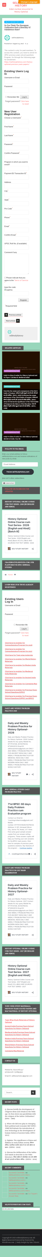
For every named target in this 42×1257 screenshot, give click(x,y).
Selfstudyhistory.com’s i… (17, 1180)
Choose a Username (13, 117)
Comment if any (10, 252)
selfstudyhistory (18, 37)
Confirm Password (12, 153)
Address (7, 182)
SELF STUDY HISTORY (21, 4)
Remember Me (13, 97)
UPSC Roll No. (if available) (15, 243)
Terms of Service (21, 280)
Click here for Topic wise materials (19, 655)
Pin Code (8, 208)
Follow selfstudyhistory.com (18, 472)
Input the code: (10, 287)
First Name (9, 126)
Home (10, 575)
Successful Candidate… (17, 1173)
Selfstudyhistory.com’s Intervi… (19, 1175)
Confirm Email (10, 234)
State (6, 199)
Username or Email (12, 78)
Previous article (15, 315)
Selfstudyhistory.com (14, 22)
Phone (7, 217)
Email (7, 226)
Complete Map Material (14, 1051)
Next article (10, 321)
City (6, 191)
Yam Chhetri (34, 1242)
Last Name (9, 135)
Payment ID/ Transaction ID (15, 173)
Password (8, 86)
